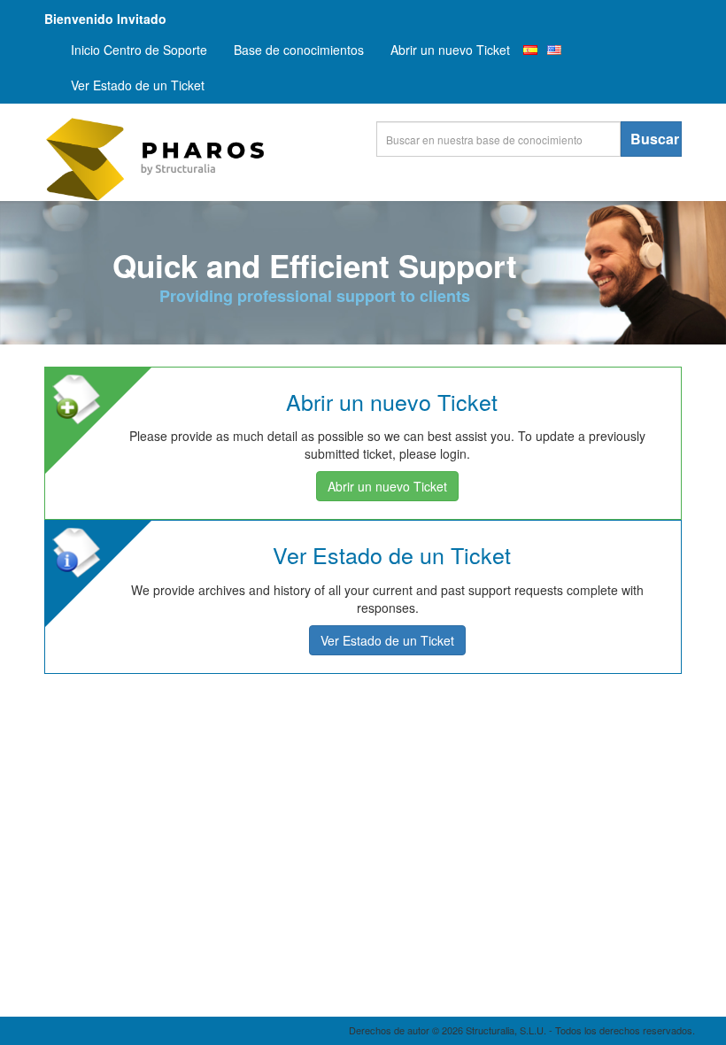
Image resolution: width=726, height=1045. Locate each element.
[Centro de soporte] (177, 159)
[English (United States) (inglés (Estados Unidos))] (554, 50)
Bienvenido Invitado (105, 18)
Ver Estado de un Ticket (138, 85)
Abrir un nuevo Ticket (450, 49)
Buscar (654, 138)
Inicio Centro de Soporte (139, 49)
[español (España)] (530, 50)
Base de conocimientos (299, 49)
